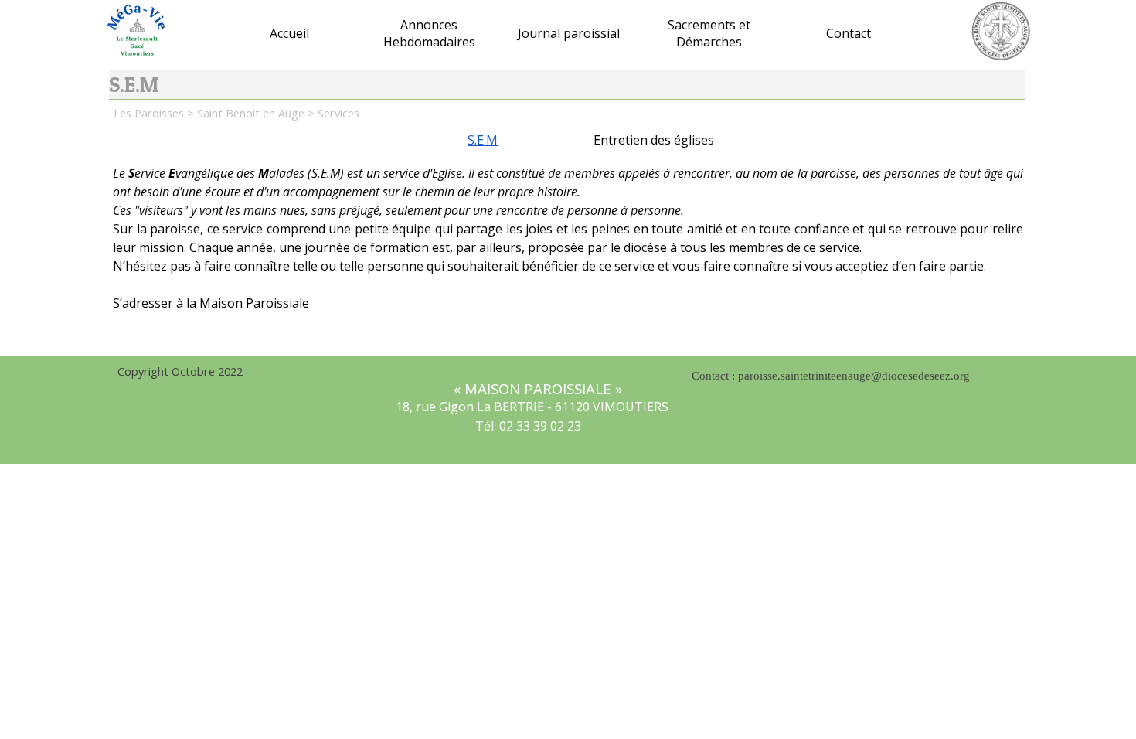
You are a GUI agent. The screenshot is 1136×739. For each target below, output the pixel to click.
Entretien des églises (654, 139)
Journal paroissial (569, 33)
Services (338, 113)
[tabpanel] (568, 251)
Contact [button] (848, 33)
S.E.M (483, 139)
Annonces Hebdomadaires (429, 33)
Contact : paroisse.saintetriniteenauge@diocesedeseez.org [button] (831, 376)
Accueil (289, 33)
